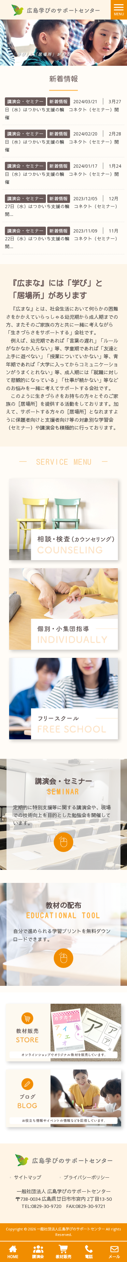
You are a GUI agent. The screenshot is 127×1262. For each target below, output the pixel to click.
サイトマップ (27, 1177)
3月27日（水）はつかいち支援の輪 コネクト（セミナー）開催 (63, 109)
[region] (63, 43)
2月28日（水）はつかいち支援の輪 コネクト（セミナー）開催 (63, 141)
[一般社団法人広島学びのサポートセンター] (55, 9)
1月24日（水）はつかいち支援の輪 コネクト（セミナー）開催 (63, 174)
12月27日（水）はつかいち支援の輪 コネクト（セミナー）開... (62, 206)
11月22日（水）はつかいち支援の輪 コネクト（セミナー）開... (62, 238)
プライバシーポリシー (86, 1177)
